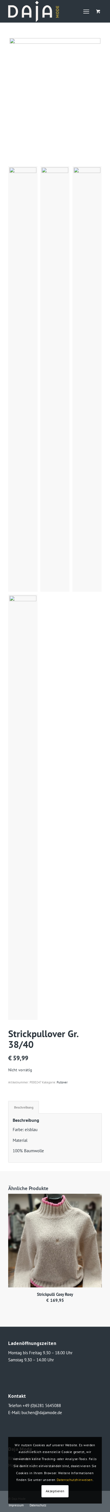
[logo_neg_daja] (45, 11)
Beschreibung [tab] (23, 1107)
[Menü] (86, 11)
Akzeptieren (55, 1491)
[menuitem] (87, 11)
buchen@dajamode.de (41, 1412)
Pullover (62, 1082)
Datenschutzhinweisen (75, 1480)
